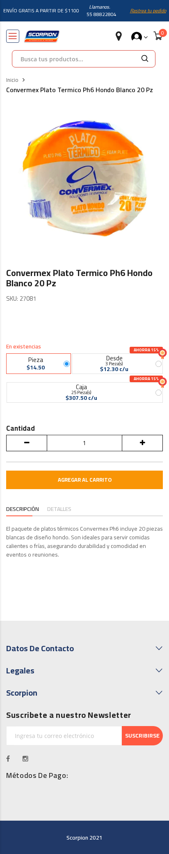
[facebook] (8, 758)
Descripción (22, 509)
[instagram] (26, 758)
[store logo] (41, 36)
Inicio (12, 80)
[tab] (22, 509)
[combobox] (73, 59)
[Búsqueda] (145, 59)
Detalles (59, 509)
